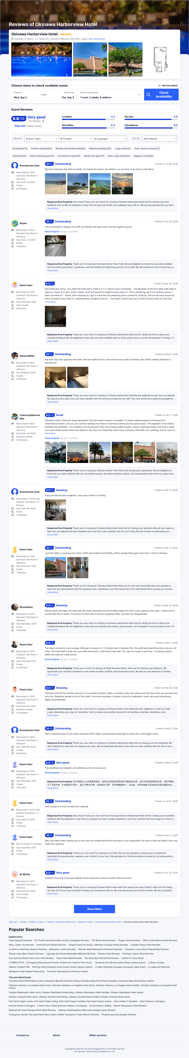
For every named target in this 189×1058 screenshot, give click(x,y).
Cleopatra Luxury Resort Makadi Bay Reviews (147, 949)
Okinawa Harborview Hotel (108, 922)
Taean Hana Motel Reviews (69, 958)
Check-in (18, 92)
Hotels (23, 922)
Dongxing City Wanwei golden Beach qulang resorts (120, 962)
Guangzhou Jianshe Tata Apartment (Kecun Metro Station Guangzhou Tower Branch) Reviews (54, 1014)
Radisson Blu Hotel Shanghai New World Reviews (32, 1010)
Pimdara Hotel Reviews (109, 953)
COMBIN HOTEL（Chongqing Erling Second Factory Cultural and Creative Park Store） (51, 962)
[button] (164, 4)
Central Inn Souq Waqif (132, 958)
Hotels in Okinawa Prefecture (61, 922)
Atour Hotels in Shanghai (125, 1001)
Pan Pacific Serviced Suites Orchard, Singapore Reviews (61, 940)
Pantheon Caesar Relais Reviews (138, 953)
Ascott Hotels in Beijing (100, 1005)
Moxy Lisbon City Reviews (21, 944)
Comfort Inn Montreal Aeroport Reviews (28, 949)
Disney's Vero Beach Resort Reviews (26, 953)
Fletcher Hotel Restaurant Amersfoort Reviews (100, 949)
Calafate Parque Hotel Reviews (145, 944)
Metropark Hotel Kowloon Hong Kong (26, 971)
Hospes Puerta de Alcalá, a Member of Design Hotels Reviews (98, 944)
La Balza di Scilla (156, 962)
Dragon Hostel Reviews (129, 940)
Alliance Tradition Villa (19, 967)
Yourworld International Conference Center (67, 971)
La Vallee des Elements (159, 967)
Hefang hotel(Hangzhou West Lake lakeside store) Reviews (86, 1010)
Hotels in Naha (85, 922)
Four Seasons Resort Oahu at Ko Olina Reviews (31, 958)
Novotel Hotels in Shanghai (22, 1005)
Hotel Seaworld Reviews (20, 940)
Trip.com (13, 922)
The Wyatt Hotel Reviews (103, 940)
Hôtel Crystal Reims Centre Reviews (160, 940)
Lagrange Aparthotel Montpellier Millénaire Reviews (70, 953)
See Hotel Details (97, 39)
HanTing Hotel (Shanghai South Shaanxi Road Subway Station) (62, 967)
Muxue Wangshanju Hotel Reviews (130, 1005)
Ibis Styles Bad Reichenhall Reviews (101, 958)
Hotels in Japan (36, 922)
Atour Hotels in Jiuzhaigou (152, 1001)
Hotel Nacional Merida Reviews (51, 944)
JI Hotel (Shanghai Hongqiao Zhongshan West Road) (120, 967)
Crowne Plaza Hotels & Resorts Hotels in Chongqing (62, 1005)
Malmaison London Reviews (62, 949)
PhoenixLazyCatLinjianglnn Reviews (119, 1014)
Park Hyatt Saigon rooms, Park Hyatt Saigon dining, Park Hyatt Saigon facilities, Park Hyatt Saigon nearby (60, 1001)
